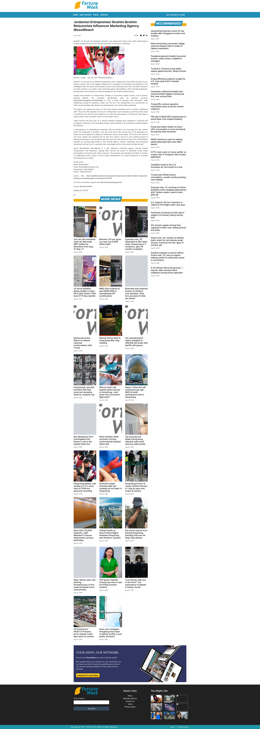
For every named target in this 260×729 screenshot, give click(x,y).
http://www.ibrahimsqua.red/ (111, 182)
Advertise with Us (130, 698)
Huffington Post (80, 87)
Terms (130, 704)
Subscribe (91, 709)
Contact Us (130, 701)
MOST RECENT (86, 15)
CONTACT (104, 15)
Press (130, 696)
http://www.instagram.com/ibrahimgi (88, 100)
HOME (75, 15)
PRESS (96, 15)
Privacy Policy (130, 707)
